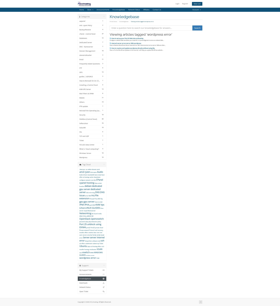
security (89, 235)
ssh (102, 240)
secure (85, 235)
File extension (88, 197)
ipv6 (90, 205)
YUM (97, 258)
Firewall (92, 199)
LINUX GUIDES (92, 207)
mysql (85, 211)
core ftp (93, 180)
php (87, 222)
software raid (96, 241)
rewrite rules (92, 232)
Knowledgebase (119, 10)
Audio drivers (83, 175)
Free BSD (98, 199)
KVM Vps (99, 204)
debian (88, 186)
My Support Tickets (86, 270)
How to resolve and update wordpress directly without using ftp (133, 48)
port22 (88, 228)
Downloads (83, 283)
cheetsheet (97, 177)
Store (89, 10)
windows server (90, 255)
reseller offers (83, 232)
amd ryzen (84, 171)
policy (99, 222)
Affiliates (146, 10)
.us (86, 169)
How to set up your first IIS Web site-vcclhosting (127, 38)
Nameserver (91, 211)
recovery (100, 230)
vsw (80, 253)
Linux (82, 207)
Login (177, 4)
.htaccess (82, 169)
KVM (93, 205)
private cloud (99, 228)
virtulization (92, 249)
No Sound (95, 214)
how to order (99, 202)
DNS (97, 192)
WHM (92, 253)
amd (98, 169)
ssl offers (82, 243)
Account (196, 10)
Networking (85, 213)
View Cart (197, 4)
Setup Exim (88, 241)
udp (89, 246)
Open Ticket (83, 291)
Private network (84, 230)
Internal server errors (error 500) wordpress (126, 43)
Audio (100, 171)
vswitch (86, 252)
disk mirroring (90, 192)
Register (185, 4)
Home (81, 10)
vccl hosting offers (95, 246)
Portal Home (113, 21)
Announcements (103, 10)
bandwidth (91, 175)
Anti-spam (93, 172)
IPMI (81, 204)
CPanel (99, 179)
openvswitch (97, 218)
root (98, 232)
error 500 (88, 196)
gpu (81, 201)
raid (96, 230)
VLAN (99, 249)
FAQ (93, 195)
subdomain (88, 243)
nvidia (100, 214)
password (82, 222)
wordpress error (87, 257)
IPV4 (86, 204)
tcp (98, 243)
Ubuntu (83, 246)
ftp (102, 199)
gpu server (89, 201)
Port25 (93, 228)
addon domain (92, 169)
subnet (95, 243)
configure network (84, 180)
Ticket (101, 243)
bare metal (98, 175)
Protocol (91, 230)
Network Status (134, 10)
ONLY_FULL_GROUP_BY (86, 216)
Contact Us (157, 10)
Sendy (94, 235)
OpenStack (84, 218)
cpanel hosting (86, 182)
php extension (92, 222)
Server (86, 237)
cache (91, 177)
